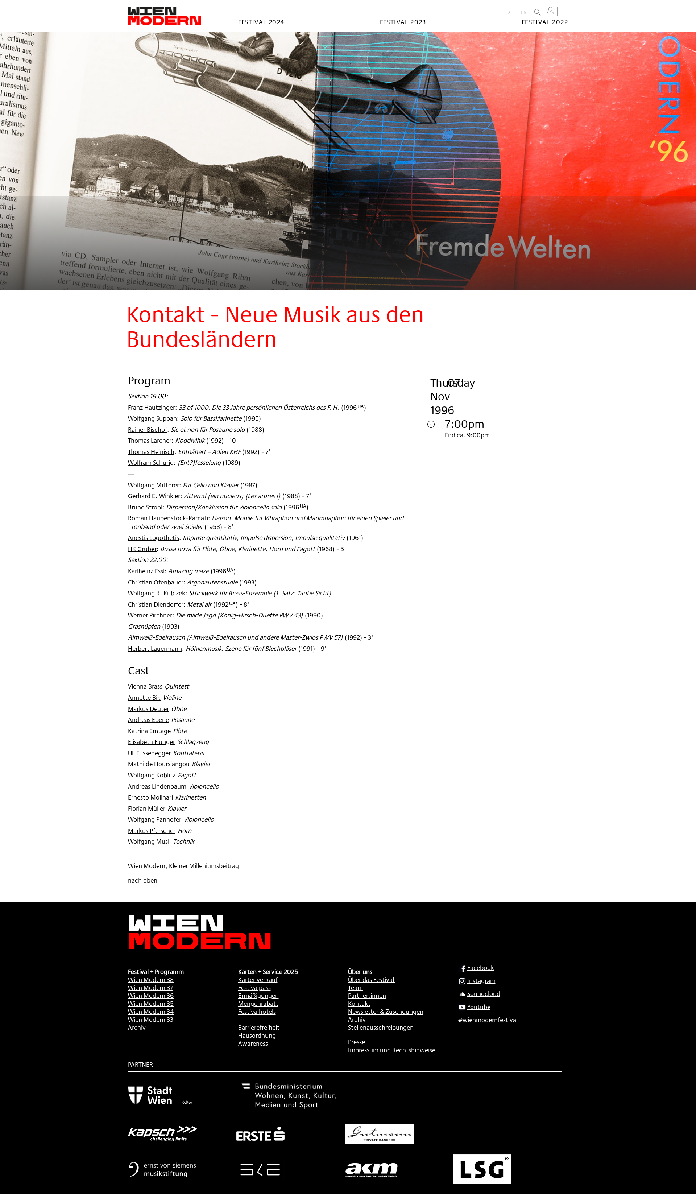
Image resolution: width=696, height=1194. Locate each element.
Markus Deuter (148, 708)
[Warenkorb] (564, 12)
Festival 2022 (545, 21)
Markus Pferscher (151, 830)
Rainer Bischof (147, 429)
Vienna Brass (145, 686)
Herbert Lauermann (155, 648)
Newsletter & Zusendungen (385, 1011)
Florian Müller (146, 808)
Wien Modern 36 (151, 995)
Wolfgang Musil (149, 841)
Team (355, 987)
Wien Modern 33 (150, 1019)
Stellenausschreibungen (381, 1027)
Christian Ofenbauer (155, 582)
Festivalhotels (257, 1011)
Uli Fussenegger (149, 752)
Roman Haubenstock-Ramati (168, 517)
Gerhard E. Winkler (154, 495)
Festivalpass (254, 987)
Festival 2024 (261, 21)
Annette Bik (144, 697)
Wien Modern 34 (151, 1011)
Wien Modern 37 (150, 987)
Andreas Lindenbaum (157, 786)
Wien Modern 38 (151, 979)
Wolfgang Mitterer (153, 484)
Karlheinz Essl (146, 570)
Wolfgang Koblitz (151, 775)
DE (510, 12)
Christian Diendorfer (155, 604)
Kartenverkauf (258, 979)
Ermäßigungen (258, 995)
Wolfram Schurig (151, 462)
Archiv (137, 1027)
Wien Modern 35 (151, 1003)
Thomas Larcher (149, 440)
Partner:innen (367, 995)
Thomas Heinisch (151, 451)
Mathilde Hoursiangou (159, 763)
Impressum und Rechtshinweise (391, 1049)
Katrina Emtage (149, 730)
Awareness (253, 1043)
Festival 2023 (403, 21)
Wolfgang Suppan (152, 418)
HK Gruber (142, 548)
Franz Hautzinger (151, 407)
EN (524, 12)
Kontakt (359, 1003)
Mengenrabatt (258, 1003)
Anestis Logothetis (153, 537)
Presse (356, 1041)
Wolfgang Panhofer (154, 819)
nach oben (142, 880)
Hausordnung (257, 1035)
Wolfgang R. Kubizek (156, 593)
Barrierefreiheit (258, 1027)
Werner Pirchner (150, 615)
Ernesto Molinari (150, 797)
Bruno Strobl (145, 507)
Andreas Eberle (148, 719)
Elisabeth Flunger (151, 741)
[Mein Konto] (550, 11)
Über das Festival (371, 979)
